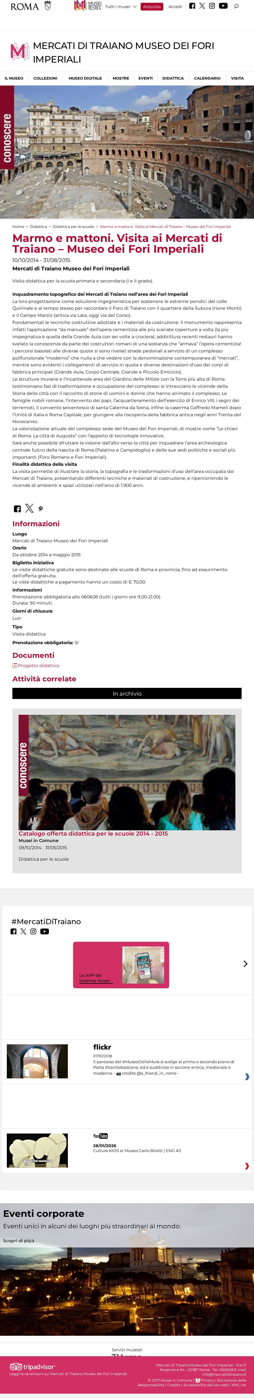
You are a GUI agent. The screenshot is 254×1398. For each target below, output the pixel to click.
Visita (237, 78)
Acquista (152, 6)
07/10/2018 (163, 1064)
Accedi (175, 6)
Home (18, 226)
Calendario (207, 78)
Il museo (14, 78)
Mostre (121, 78)
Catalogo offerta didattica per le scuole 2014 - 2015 (93, 833)
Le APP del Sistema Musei (94, 978)
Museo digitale (85, 78)
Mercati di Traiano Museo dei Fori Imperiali (88, 1374)
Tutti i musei (117, 6)
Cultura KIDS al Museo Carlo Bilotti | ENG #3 (137, 1150)
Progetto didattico (38, 665)
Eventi (145, 78)
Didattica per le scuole (73, 226)
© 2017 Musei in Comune (170, 1380)
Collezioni (45, 78)
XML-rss (239, 1385)
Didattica (173, 78)
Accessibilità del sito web (206, 1385)
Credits (173, 1385)
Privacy (207, 1380)
